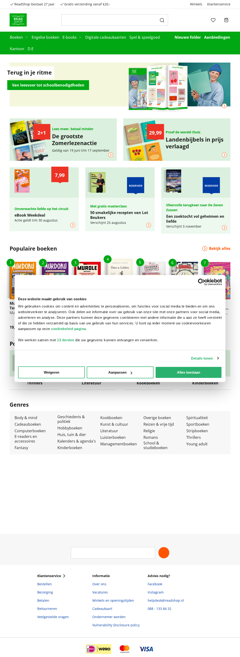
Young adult (197, 444)
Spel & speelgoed (144, 37)
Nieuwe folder (188, 37)
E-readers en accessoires (26, 438)
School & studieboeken (155, 445)
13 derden (65, 340)
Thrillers (193, 437)
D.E (31, 48)
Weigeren (51, 372)
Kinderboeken (69, 447)
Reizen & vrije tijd (158, 424)
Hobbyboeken (69, 428)
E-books (70, 37)
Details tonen (202, 358)
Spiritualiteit (197, 417)
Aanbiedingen (217, 37)
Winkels (196, 4)
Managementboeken (118, 444)
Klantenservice (218, 4)
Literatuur (109, 430)
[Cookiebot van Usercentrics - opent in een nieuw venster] (201, 281)
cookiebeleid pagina (68, 329)
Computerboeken (30, 430)
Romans (150, 437)
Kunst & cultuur (114, 424)
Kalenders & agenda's (76, 441)
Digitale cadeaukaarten (105, 37)
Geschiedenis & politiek (71, 419)
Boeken (16, 37)
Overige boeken (157, 417)
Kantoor (17, 48)
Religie (149, 430)
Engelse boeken (45, 37)
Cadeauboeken (28, 424)
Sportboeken (197, 424)
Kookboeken (111, 417)
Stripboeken (197, 430)
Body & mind (26, 417)
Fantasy (21, 447)
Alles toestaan (188, 372)
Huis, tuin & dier (71, 434)
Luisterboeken (113, 437)
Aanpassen (117, 372)
